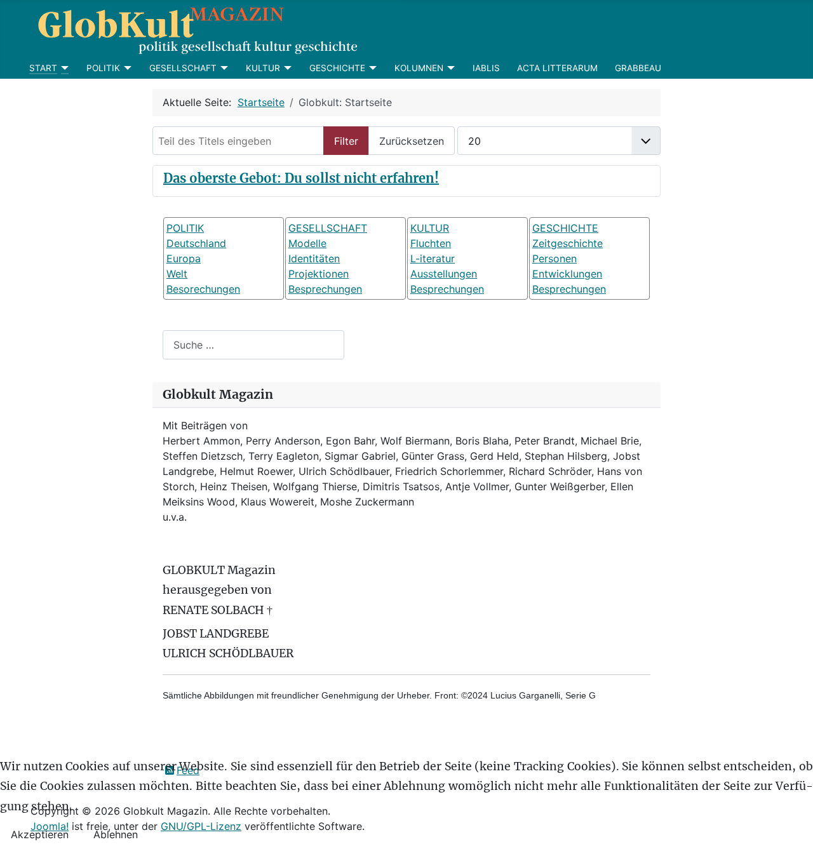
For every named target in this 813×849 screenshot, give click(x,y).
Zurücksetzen (411, 141)
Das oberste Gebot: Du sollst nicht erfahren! (301, 178)
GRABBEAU (638, 68)
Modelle (307, 243)
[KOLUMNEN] (449, 68)
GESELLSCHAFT (183, 68)
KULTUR (263, 68)
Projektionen (318, 273)
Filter (346, 141)
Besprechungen (325, 289)
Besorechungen (203, 289)
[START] (63, 68)
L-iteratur (432, 258)
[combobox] (253, 344)
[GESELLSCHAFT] (223, 68)
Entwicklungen (567, 273)
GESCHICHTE (337, 68)
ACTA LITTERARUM (557, 68)
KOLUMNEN (418, 68)
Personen (554, 258)
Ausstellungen (443, 273)
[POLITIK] (126, 68)
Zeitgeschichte (567, 243)
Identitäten (314, 258)
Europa (183, 258)
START (43, 68)
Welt (176, 273)
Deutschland (196, 243)
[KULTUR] (286, 68)
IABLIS (486, 68)
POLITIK (103, 68)
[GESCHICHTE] (371, 68)
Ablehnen (115, 834)
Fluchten (430, 243)
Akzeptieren (40, 834)
